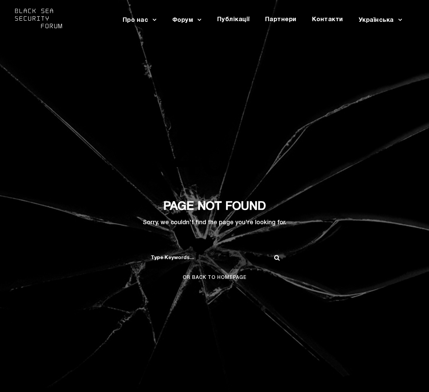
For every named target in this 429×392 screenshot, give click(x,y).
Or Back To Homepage (215, 278)
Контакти (327, 19)
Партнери (281, 19)
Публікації (233, 19)
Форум (182, 20)
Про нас (135, 20)
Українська (376, 20)
